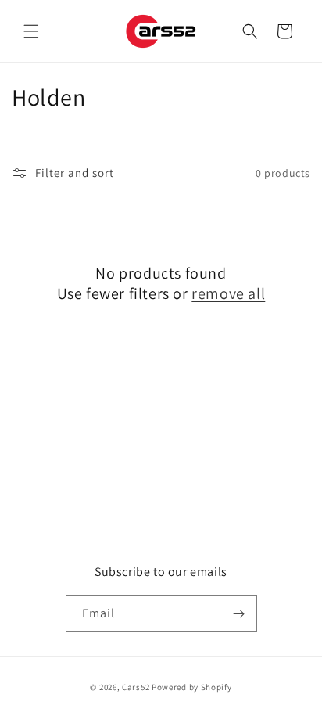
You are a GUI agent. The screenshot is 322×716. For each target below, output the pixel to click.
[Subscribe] (239, 613)
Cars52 (135, 687)
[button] (31, 31)
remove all (228, 293)
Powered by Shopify (192, 687)
